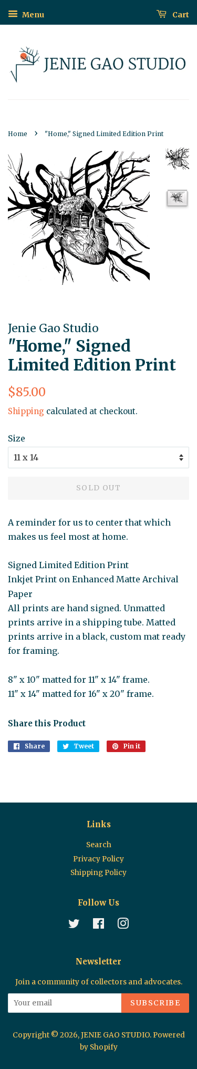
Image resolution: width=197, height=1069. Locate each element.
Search (98, 844)
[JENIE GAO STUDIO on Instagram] (123, 925)
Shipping (26, 411)
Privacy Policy (98, 859)
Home (17, 134)
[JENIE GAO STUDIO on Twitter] (74, 925)
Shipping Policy (98, 872)
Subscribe (155, 1003)
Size (16, 438)
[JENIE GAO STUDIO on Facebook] (98, 925)
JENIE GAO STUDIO (115, 1035)
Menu (32, 14)
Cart (180, 14)
